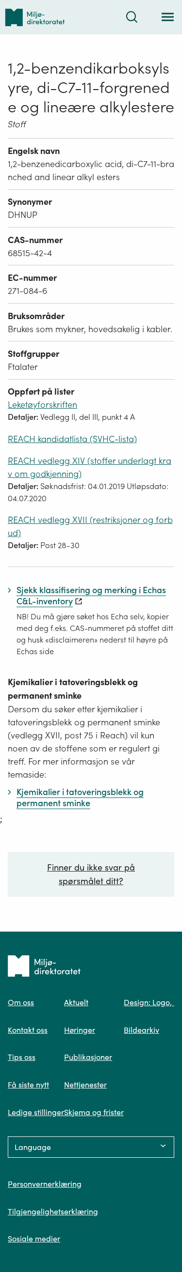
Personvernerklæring (45, 1184)
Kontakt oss (28, 1030)
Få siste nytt (28, 1084)
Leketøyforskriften (42, 404)
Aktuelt (76, 1002)
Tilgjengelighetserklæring (53, 1211)
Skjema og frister (94, 1112)
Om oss (21, 1002)
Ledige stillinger (36, 1112)
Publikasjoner (88, 1057)
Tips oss (21, 1057)
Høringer (79, 1030)
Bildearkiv (141, 1030)
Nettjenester (85, 1084)
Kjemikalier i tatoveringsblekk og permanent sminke (73, 688)
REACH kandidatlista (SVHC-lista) (72, 438)
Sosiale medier (34, 1238)
